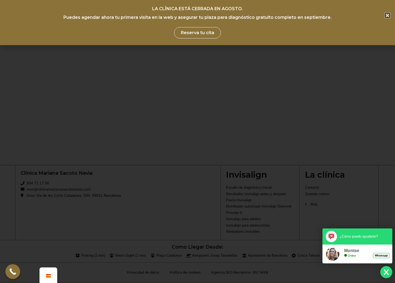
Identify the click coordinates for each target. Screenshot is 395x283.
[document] (197, 141)
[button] (387, 15)
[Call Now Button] (12, 271)
